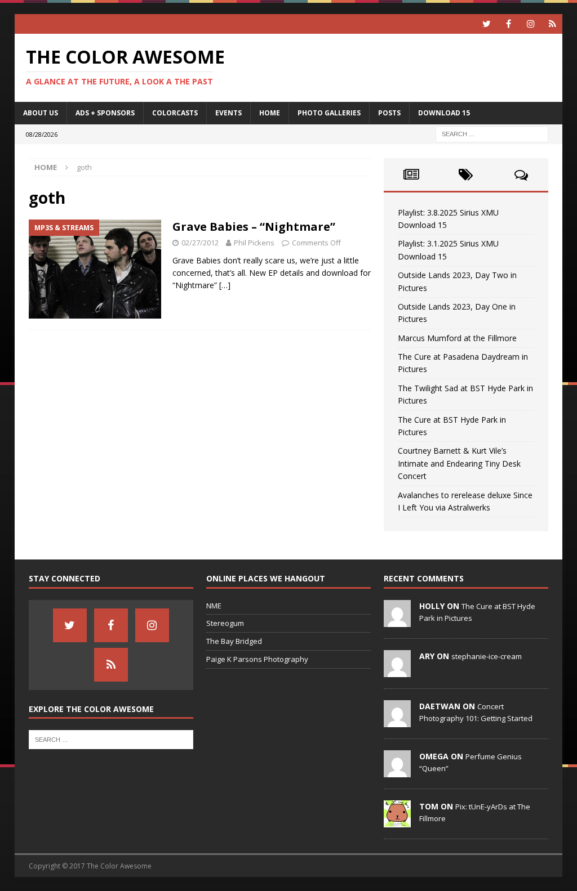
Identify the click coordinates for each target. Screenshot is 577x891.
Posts (389, 113)
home (269, 113)
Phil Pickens (254, 243)
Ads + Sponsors (105, 113)
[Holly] (397, 621)
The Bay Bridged (234, 641)
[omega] (397, 771)
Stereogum (225, 623)
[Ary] (397, 671)
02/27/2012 (200, 243)
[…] (224, 285)
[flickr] (552, 24)
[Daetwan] (397, 721)
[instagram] (530, 24)
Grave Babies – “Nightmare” (253, 226)
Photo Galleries (329, 113)
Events (228, 113)
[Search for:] (492, 133)
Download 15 (444, 113)
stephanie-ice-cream (486, 656)
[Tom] (397, 821)
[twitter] (486, 24)
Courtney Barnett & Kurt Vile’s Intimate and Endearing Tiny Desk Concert (459, 463)
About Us (40, 113)
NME (213, 606)
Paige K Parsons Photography (257, 659)
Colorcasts (175, 113)
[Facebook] (508, 24)
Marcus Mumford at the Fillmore (457, 338)
